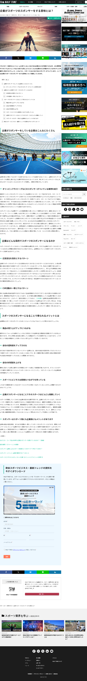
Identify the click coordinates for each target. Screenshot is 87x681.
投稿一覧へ (41, 594)
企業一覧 (38, 663)
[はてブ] (30, 58)
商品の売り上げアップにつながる (13, 102)
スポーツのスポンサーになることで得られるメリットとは (18, 99)
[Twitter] (18, 58)
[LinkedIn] (55, 58)
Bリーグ (73, 238)
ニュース (27, 665)
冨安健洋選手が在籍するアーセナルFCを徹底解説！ (11, 636)
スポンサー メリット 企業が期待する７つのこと (14, 453)
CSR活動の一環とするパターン (13, 96)
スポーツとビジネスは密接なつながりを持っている (18, 112)
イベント (38, 2)
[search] (84, 194)
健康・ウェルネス (67, 234)
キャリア (40, 6)
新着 (8, 6)
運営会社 (56, 674)
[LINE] (43, 58)
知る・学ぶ (37, 15)
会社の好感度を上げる (10, 109)
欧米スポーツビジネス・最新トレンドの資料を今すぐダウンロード (21, 121)
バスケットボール (79, 243)
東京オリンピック (73, 247)
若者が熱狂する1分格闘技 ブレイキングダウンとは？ (32, 636)
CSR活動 (39, 298)
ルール (65, 247)
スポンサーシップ (30, 15)
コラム (26, 663)
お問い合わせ (62, 2)
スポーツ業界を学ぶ (12, 15)
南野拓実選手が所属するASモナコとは (54, 636)
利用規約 (30, 674)
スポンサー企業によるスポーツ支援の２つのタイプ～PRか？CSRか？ (21, 449)
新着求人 (38, 660)
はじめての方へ (39, 668)
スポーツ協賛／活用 (72, 6)
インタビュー (65, 198)
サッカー (73, 226)
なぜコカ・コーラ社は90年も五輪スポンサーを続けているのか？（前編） (22, 440)
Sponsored (66, 230)
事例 (71, 198)
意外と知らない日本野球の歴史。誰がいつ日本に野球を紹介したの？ (74, 637)
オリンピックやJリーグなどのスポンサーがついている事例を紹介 (22, 87)
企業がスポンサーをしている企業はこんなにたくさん (17, 84)
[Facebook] (6, 58)
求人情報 (30, 2)
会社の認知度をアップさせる (12, 106)
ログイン (79, 2)
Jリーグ (80, 226)
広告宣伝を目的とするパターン (13, 93)
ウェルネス (66, 238)
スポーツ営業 (22, 15)
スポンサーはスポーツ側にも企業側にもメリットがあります (20, 118)
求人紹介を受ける (40, 665)
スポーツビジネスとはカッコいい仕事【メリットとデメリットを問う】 (22, 457)
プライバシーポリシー (39, 674)
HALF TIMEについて (49, 2)
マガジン (22, 2)
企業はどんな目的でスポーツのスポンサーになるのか (17, 90)
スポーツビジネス (24, 6)
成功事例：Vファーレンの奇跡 (9, 444)
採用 (56, 6)
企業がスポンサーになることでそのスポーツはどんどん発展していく (23, 115)
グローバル (66, 226)
